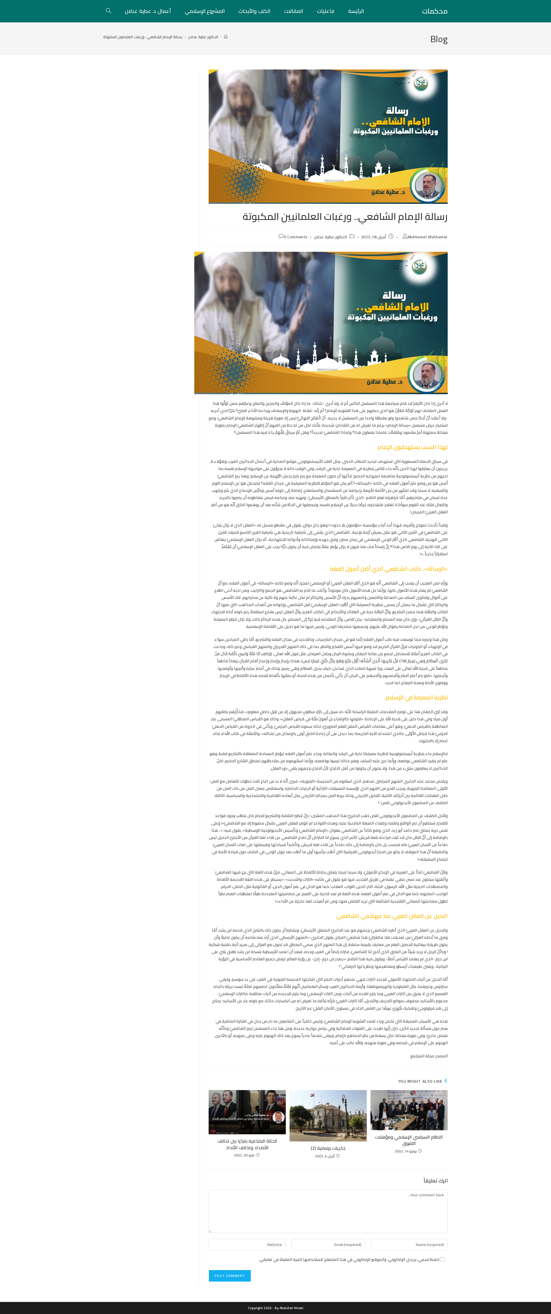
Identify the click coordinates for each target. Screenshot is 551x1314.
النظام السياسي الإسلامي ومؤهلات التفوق (409, 1140)
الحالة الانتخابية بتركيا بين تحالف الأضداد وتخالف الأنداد (247, 1144)
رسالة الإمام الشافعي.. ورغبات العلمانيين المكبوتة (142, 36)
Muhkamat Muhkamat (428, 237)
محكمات (435, 11)
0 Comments (296, 237)
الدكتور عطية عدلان (330, 237)
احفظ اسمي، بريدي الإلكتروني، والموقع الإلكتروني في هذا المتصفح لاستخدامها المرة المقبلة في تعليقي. (349, 1259)
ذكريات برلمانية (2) (328, 1148)
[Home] (226, 36)
